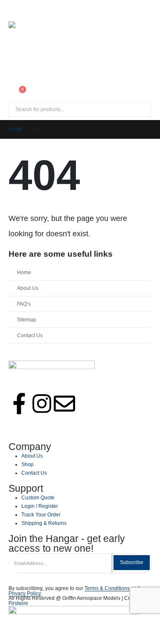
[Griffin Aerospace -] (80, 48)
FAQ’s (24, 304)
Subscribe (131, 562)
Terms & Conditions (107, 588)
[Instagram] (41, 403)
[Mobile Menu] (16, 10)
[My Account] (15, 80)
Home (24, 272)
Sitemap (26, 319)
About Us (27, 288)
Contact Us (30, 335)
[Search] (106, 109)
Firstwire (18, 603)
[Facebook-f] (19, 403)
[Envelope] (64, 403)
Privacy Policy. (25, 593)
